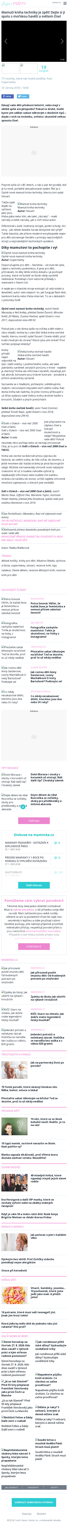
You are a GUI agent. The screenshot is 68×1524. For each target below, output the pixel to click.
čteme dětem (19, 570)
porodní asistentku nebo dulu (33, 938)
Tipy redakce (10, 768)
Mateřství (37, 622)
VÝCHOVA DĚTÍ (10, 1111)
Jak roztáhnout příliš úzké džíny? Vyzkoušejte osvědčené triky (50, 1357)
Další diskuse (34, 885)
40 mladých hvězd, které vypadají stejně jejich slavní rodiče (48, 1178)
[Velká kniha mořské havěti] (34, 351)
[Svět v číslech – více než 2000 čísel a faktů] (22, 427)
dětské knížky (9, 560)
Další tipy (33, 820)
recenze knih (43, 565)
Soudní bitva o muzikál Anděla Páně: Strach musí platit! (50, 1455)
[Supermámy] (13, 6)
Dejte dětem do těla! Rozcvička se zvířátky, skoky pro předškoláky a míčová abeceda (46, 799)
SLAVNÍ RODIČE (10, 1167)
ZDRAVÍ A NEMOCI (12, 1226)
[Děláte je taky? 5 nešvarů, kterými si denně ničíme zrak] (51, 1414)
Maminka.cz (9, 960)
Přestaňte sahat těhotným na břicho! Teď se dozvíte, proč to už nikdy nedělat (48, 654)
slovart (30, 565)
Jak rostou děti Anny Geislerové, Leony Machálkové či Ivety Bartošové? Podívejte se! (46, 676)
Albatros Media (46, 560)
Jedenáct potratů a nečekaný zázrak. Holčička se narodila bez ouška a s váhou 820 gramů (47, 1039)
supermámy (18, 565)
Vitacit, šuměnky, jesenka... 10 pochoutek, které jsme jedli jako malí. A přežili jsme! (48, 1292)
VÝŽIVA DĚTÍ (8, 1280)
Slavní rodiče (39, 667)
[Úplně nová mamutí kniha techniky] (23, 253)
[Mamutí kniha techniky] (32, 204)
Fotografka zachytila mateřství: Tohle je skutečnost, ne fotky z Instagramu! (45, 632)
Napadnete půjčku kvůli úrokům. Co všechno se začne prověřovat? (49, 1393)
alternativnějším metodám (43, 931)
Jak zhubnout (11, 1487)
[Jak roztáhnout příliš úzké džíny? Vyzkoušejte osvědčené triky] (51, 1349)
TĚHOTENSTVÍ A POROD (16, 1054)
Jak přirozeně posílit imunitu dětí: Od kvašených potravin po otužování (48, 975)
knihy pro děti (27, 560)
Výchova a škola (40, 691)
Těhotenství (38, 646)
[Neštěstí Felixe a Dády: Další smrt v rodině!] (17, 1421)
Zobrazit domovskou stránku (34, 1502)
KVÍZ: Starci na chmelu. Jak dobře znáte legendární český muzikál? (47, 1017)
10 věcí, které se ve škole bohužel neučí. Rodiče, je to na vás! (48, 1122)
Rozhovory (37, 598)
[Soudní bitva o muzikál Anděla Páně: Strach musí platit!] (51, 1447)
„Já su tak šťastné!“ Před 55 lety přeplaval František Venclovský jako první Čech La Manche (17, 1406)
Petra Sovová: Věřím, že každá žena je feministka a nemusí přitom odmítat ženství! (48, 608)
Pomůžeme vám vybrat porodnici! (34, 900)
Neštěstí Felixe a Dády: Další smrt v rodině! (15, 1427)
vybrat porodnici (23, 909)
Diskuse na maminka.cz (34, 835)
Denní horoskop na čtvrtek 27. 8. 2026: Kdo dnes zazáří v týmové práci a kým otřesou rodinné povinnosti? (15, 1368)
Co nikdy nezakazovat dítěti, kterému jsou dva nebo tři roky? (46, 699)
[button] (64, 3)
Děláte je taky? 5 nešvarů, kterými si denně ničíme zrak (50, 1423)
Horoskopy (33, 1487)
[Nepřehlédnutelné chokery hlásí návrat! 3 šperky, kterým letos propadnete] (17, 1460)
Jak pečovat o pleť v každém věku (48, 1236)
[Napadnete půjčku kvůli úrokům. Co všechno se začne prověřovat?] (51, 1385)
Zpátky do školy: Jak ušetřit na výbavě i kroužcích (48, 998)
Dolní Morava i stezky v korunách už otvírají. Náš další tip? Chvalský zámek (47, 777)
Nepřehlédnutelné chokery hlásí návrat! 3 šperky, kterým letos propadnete (15, 1471)
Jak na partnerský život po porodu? (47, 1064)
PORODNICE (34, 946)
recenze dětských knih (42, 570)
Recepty (54, 1487)
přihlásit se (57, 2)
